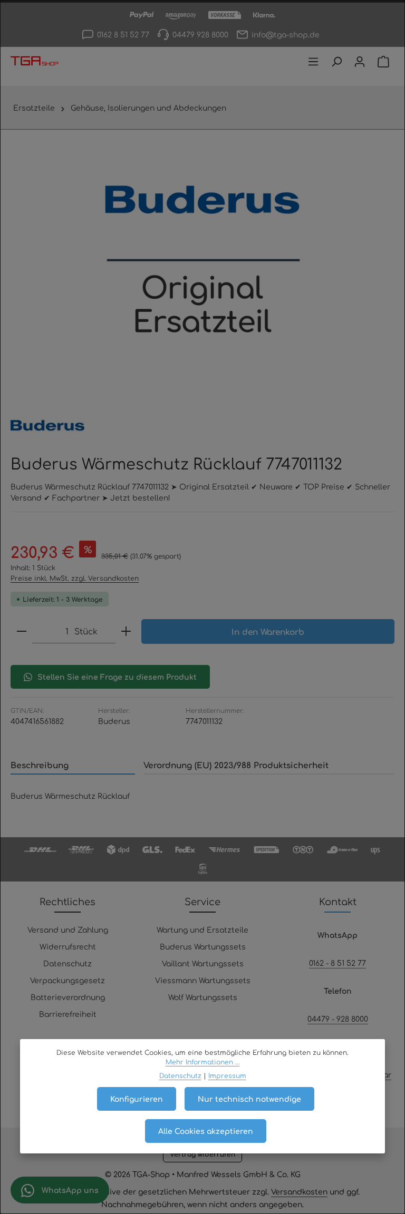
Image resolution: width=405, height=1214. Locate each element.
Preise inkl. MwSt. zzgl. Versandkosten (75, 578)
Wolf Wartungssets (202, 997)
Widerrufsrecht (68, 946)
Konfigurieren (136, 1098)
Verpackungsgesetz (67, 980)
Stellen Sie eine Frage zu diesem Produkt (117, 676)
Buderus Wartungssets (203, 946)
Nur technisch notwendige (249, 1098)
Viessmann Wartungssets (202, 980)
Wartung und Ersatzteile (202, 929)
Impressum (227, 1075)
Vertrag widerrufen (202, 1154)
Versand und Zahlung (67, 929)
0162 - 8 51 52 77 (337, 962)
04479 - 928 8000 (337, 1018)
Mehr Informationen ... (203, 1062)
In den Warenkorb (268, 631)
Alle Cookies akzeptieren (205, 1130)
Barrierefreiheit (68, 1014)
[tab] (73, 765)
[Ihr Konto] (359, 61)
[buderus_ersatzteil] (202, 260)
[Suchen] (336, 61)
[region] (202, 260)
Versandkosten (299, 1191)
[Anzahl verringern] (22, 631)
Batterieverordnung (68, 997)
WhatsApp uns (69, 1190)
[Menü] (313, 61)
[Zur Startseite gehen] (35, 62)
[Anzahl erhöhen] (126, 631)
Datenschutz (67, 963)
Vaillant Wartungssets (203, 963)
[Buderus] (47, 425)
